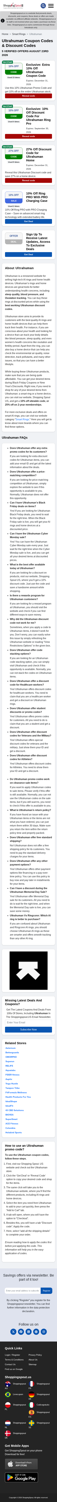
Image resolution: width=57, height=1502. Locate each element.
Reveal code (28, 96)
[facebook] (21, 1332)
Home (5, 34)
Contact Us (10, 1364)
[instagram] (44, 1332)
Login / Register (12, 1355)
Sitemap (32, 1364)
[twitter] (13, 1332)
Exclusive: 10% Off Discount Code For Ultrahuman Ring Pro (38, 116)
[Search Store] (43, 5)
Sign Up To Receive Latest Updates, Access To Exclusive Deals (38, 242)
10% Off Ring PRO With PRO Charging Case (37, 197)
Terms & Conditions (14, 1359)
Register (46, 1291)
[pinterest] (36, 1332)
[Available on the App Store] (21, 1464)
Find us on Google (14, 1369)
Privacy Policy (35, 1355)
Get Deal (28, 221)
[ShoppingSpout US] (13, 6)
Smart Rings (19, 34)
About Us (33, 1359)
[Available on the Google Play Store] (21, 1477)
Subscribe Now (28, 1029)
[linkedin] (29, 1332)
